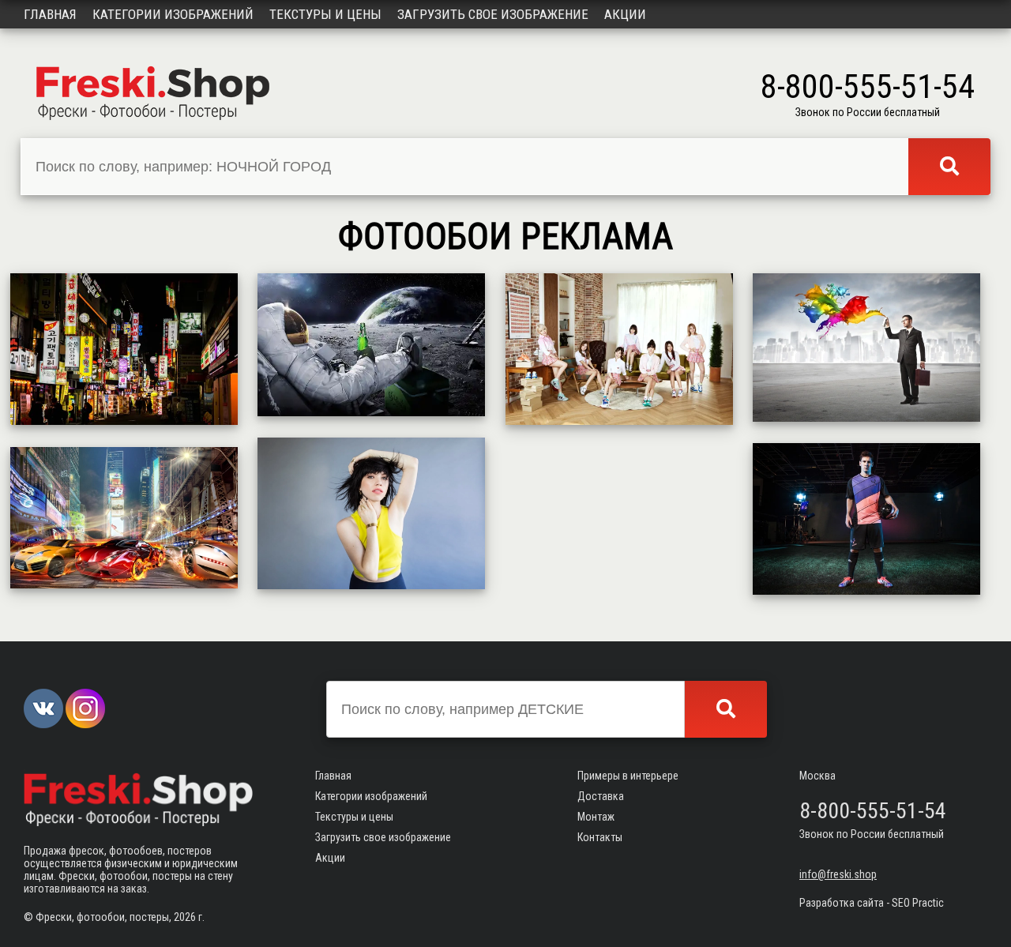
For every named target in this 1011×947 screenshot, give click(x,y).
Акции (625, 14)
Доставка (600, 796)
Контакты (599, 837)
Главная (50, 14)
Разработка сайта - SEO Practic (871, 902)
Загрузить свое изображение (492, 14)
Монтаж (595, 816)
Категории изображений (173, 14)
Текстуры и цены (325, 14)
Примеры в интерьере (627, 775)
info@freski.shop (838, 874)
